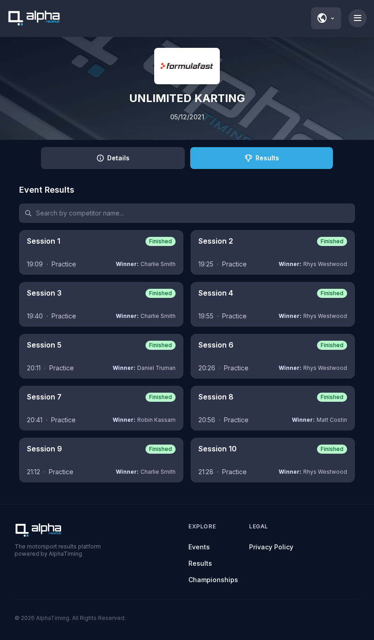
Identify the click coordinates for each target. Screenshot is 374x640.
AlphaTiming (52, 617)
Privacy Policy (271, 547)
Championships (213, 580)
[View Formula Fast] (187, 66)
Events (199, 547)
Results (200, 563)
